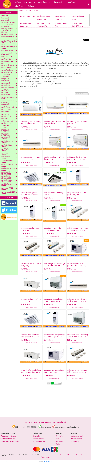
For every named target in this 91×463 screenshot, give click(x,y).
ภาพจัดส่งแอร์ (75, 441)
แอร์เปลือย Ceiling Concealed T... (43, 25)
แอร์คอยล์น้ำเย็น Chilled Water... (77, 25)
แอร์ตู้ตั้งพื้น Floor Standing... (26, 25)
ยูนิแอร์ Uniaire (34, 10)
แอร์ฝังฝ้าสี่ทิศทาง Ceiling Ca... (60, 18)
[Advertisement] (9, 248)
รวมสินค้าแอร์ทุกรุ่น (24, 10)
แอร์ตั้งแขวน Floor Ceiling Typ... (43, 18)
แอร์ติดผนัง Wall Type (27, 16)
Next (59, 383)
